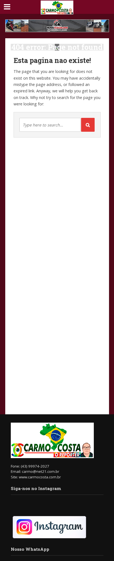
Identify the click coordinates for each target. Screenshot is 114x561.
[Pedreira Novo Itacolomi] (57, 26)
